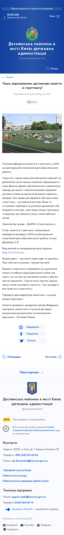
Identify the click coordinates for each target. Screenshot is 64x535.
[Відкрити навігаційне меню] (58, 16)
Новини (9, 77)
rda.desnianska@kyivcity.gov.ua (29, 461)
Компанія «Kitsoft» (22, 509)
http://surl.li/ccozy (13, 252)
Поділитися (32, 334)
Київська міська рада (15, 475)
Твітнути (31, 341)
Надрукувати (32, 327)
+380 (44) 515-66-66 (26, 455)
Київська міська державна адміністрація (26, 481)
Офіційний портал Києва (17, 470)
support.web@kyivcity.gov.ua (28, 497)
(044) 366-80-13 (23, 502)
